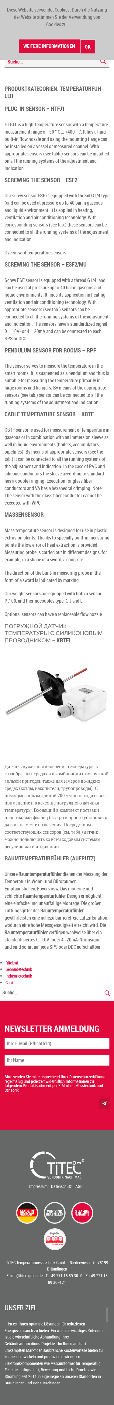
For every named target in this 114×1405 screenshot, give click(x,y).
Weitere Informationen (49, 46)
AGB (79, 1186)
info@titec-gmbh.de (26, 1275)
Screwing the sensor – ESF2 (41, 180)
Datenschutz (61, 1186)
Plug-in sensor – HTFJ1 (35, 108)
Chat (9, 982)
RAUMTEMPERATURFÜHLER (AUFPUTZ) (50, 858)
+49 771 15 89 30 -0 (65, 1275)
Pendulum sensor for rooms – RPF (50, 350)
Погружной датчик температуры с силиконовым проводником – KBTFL (54, 633)
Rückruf (11, 963)
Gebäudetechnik (18, 969)
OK (88, 46)
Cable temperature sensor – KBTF (49, 414)
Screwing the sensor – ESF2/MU (46, 264)
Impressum (38, 1186)
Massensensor (24, 514)
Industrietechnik (18, 976)
